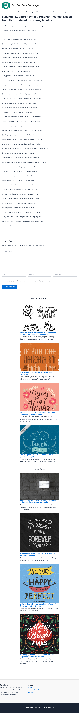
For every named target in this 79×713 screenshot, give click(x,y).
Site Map (31, 692)
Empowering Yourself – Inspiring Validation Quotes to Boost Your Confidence (38, 501)
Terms (30, 687)
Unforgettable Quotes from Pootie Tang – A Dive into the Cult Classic (38, 605)
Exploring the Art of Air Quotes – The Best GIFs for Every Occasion (37, 456)
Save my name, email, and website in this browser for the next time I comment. (30, 281)
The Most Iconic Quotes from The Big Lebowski (36, 373)
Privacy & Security (34, 690)
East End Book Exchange (25, 5)
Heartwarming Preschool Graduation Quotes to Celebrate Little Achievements (38, 333)
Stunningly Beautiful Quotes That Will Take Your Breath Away (38, 554)
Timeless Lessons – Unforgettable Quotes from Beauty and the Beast (37, 413)
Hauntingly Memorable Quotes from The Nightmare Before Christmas (37, 656)
